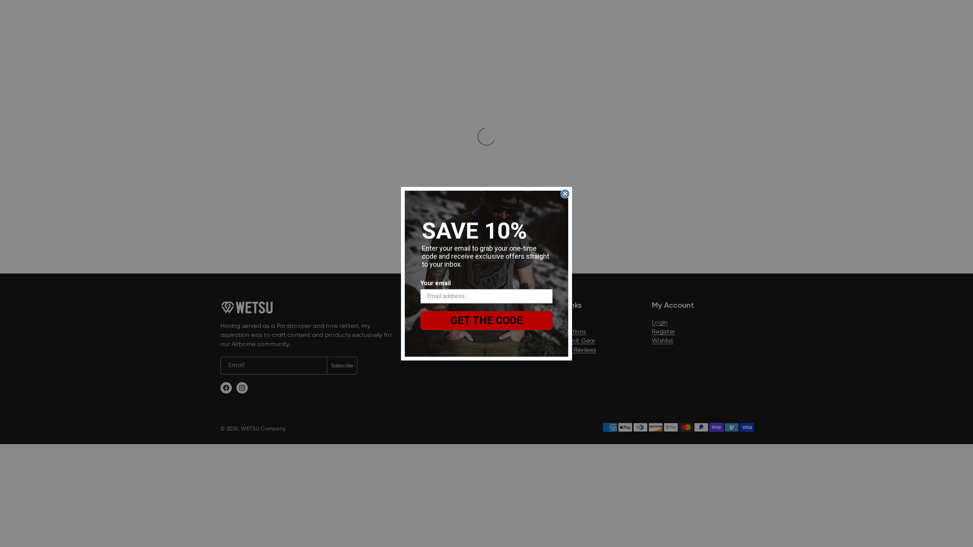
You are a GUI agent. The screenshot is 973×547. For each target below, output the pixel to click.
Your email (435, 283)
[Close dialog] (565, 194)
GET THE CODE (486, 320)
